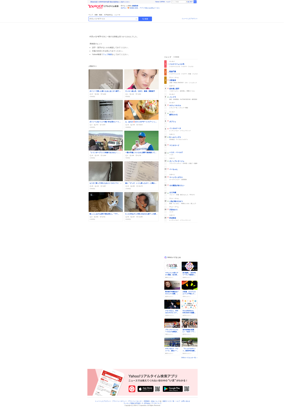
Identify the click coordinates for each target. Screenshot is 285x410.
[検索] (195, 1)
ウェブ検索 (107, 54)
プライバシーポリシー (119, 401)
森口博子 (190, 2)
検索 (146, 19)
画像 (96, 15)
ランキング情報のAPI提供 (132, 403)
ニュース (117, 15)
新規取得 (135, 6)
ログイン (124, 8)
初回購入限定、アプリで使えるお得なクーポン (144, 8)
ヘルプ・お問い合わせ (183, 401)
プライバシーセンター (135, 401)
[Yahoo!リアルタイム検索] (103, 5)
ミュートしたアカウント (190, 18)
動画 (100, 15)
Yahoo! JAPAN (160, 2)
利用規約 (147, 401)
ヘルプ (168, 2)
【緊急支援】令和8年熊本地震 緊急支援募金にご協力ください (110, 2)
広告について (155, 401)
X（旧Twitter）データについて (152, 403)
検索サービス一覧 (168, 401)
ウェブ (91, 15)
